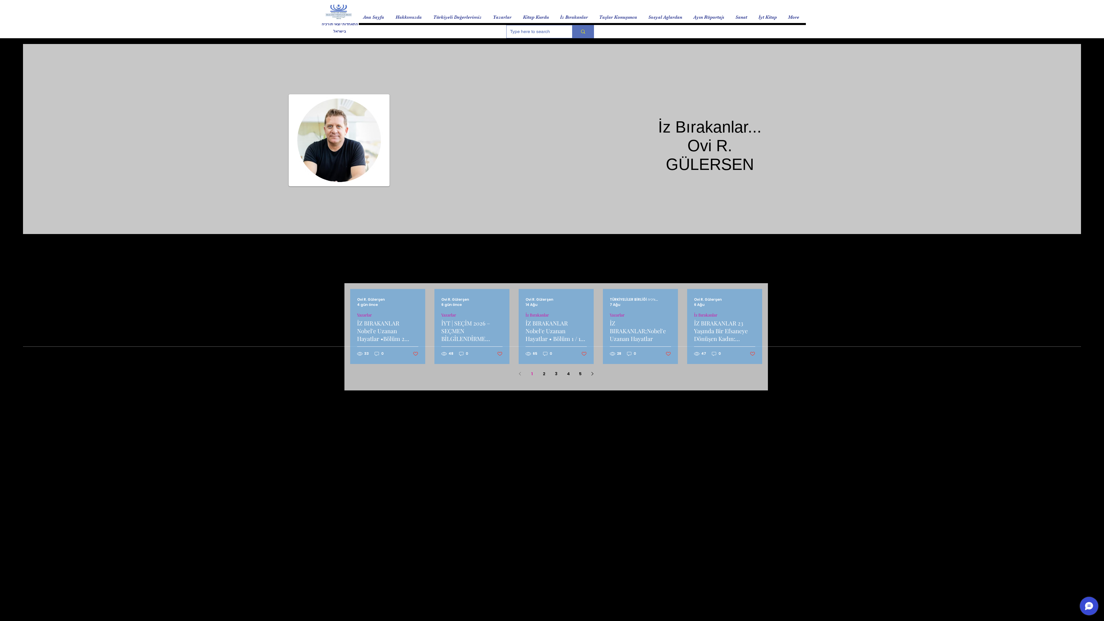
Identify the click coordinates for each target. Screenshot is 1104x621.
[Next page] (592, 374)
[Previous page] (520, 374)
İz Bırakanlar (537, 315)
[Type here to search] (583, 31)
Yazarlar (364, 315)
